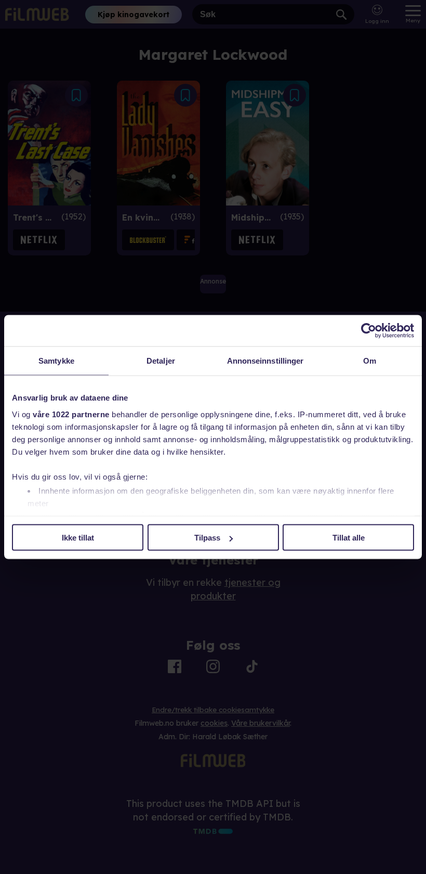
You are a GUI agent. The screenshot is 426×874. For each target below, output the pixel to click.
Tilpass (207, 537)
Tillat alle (348, 537)
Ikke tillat (78, 537)
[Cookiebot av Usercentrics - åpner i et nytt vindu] (368, 331)
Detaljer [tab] (161, 360)
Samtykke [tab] (56, 360)
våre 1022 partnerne (71, 413)
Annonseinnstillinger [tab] (265, 360)
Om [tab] (369, 360)
